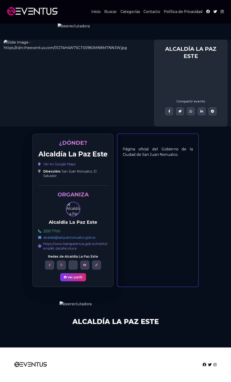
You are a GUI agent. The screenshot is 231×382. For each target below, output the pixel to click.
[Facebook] (208, 11)
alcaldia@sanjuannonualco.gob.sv (70, 237)
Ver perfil (74, 277)
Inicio (96, 11)
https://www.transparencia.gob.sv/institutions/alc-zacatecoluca (75, 246)
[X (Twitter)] (215, 11)
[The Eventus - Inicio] (32, 11)
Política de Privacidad (183, 11)
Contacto (151, 11)
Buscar (110, 11)
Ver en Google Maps (60, 164)
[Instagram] (222, 11)
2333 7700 (52, 231)
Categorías (130, 11)
